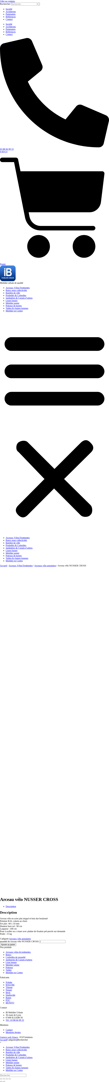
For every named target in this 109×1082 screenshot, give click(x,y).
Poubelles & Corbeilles (16, 295)
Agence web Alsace (9, 1037)
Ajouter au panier (8, 944)
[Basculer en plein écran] (4, 1078)
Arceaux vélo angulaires (45, 565)
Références (11, 17)
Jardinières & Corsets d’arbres (19, 298)
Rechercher (5, 4)
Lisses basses (11, 300)
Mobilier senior (12, 303)
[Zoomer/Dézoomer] (1, 1078)
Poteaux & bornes (14, 305)
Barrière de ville (13, 293)
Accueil (3, 565)
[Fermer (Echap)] (10, 1078)
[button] (54, 424)
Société (9, 9)
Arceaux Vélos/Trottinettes (18, 288)
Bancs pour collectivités (16, 290)
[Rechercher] (39, 4)
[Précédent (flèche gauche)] (1, 1081)
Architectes (11, 11)
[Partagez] (7, 1078)
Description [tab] (11, 906)
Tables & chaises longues (17, 308)
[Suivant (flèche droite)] (4, 1081)
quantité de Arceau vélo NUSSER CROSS (19, 941)
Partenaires (10, 14)
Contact (9, 19)
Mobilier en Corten (14, 311)
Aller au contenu (7, 1)
